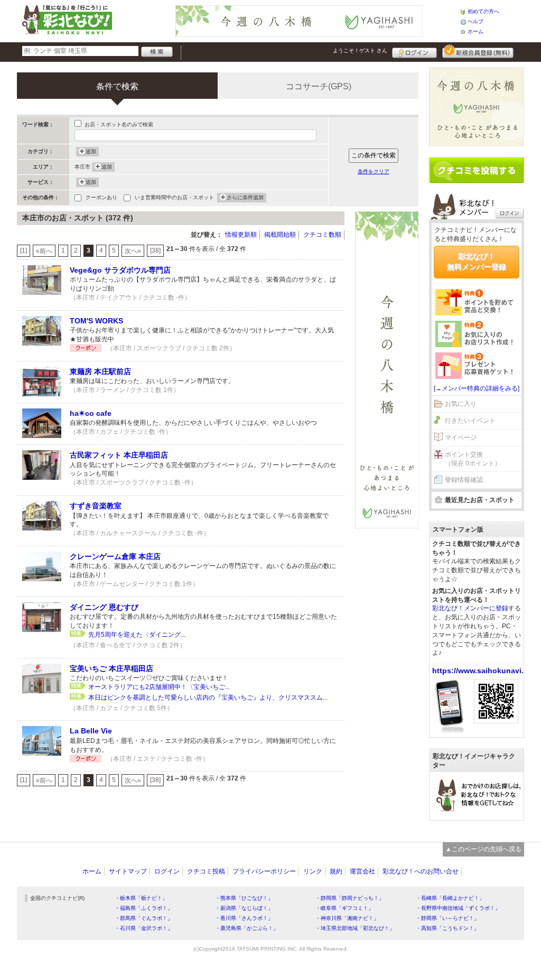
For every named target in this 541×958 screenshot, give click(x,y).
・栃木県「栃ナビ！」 (141, 898)
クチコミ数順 (322, 234)
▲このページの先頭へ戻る (483, 849)
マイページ (461, 437)
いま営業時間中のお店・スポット (174, 197)
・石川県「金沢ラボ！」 (144, 928)
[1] (23, 250)
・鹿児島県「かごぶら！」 (246, 928)
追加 (91, 151)
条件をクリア (373, 171)
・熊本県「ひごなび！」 (244, 898)
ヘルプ (475, 21)
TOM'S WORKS (96, 321)
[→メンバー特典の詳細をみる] (476, 388)
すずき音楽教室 (96, 505)
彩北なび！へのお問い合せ (421, 871)
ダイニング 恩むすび (104, 607)
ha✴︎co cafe (90, 413)
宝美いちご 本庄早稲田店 (111, 668)
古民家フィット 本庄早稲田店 (119, 455)
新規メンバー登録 (478, 51)
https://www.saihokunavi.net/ (484, 670)
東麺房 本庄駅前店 (100, 371)
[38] (155, 250)
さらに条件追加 (245, 197)
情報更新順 (241, 234)
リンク (312, 871)
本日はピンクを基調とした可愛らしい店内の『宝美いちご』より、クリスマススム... (208, 697)
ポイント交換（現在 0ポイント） (473, 459)
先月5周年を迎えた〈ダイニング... (136, 634)
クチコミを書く (476, 170)
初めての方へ (483, 11)
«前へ (44, 251)
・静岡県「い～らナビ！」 (447, 918)
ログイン (414, 51)
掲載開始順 (280, 234)
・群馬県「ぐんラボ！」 (144, 918)
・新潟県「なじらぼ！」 (244, 908)
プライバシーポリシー (264, 871)
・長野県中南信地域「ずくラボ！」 (458, 908)
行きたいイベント (470, 420)
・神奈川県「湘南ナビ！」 (347, 918)
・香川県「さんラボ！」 (244, 918)
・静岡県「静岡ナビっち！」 (349, 898)
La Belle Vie (91, 731)
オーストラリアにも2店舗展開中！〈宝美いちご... (159, 687)
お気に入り (461, 403)
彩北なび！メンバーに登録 (470, 608)
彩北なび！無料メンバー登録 (476, 261)
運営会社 (362, 871)
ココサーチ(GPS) (318, 86)
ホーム (475, 31)
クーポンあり (101, 197)
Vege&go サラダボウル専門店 (120, 270)
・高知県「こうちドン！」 (447, 928)
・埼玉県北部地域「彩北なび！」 (355, 928)
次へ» (133, 251)
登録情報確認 (464, 479)
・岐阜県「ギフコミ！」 (344, 908)
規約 (336, 871)
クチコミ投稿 (206, 871)
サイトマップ (128, 871)
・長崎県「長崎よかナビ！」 (450, 898)
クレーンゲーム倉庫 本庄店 (115, 556)
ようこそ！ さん (360, 50)
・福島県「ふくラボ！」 (144, 908)
